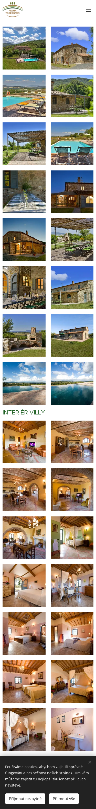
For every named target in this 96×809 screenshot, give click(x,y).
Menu (88, 9)
